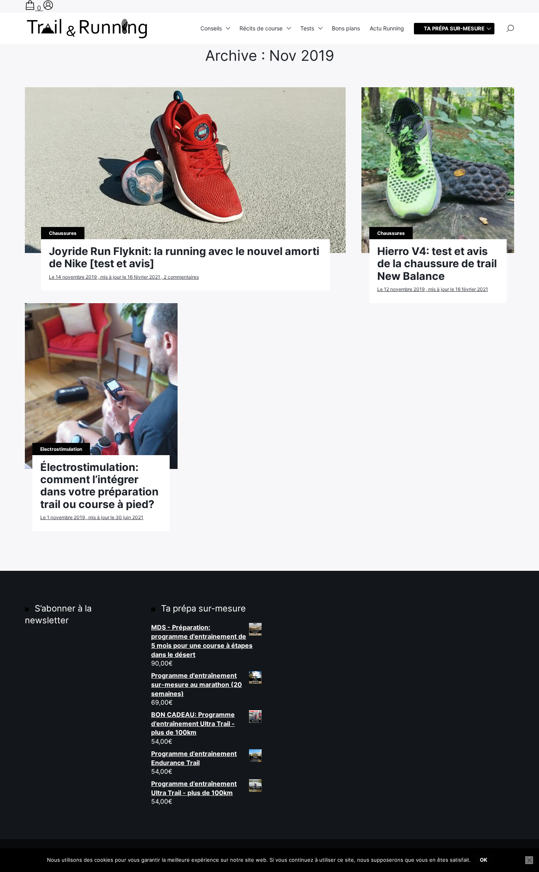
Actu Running (387, 28)
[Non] (529, 860)
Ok (483, 860)
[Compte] (48, 8)
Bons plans (346, 28)
